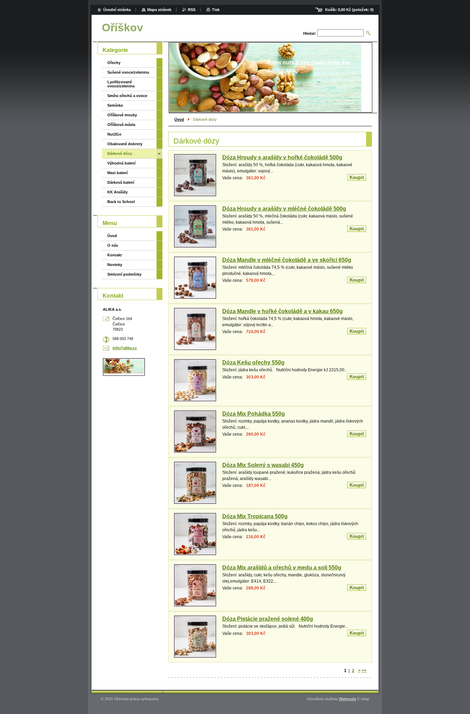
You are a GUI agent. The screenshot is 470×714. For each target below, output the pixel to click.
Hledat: (309, 33)
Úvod (179, 119)
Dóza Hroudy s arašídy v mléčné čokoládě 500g (284, 209)
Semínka (115, 105)
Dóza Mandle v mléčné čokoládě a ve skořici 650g (286, 260)
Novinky (114, 265)
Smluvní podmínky (124, 274)
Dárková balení (120, 182)
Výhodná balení (121, 163)
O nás (112, 245)
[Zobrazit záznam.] (195, 175)
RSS (191, 10)
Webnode (347, 699)
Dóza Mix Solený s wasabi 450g (263, 465)
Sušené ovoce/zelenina (128, 72)
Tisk (216, 10)
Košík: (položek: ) (349, 10)
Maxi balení (117, 173)
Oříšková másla (121, 124)
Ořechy (113, 63)
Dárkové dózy (119, 153)
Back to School (121, 202)
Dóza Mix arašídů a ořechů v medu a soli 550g (281, 568)
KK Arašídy (117, 192)
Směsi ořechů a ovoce (127, 96)
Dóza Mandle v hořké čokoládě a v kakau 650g (282, 311)
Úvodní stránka (117, 10)
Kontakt (114, 255)
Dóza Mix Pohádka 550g (253, 414)
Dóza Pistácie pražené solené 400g (267, 619)
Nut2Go (114, 134)
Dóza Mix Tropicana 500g (255, 516)
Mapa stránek (159, 10)
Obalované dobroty (124, 144)
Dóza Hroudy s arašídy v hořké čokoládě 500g (282, 157)
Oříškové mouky (122, 115)
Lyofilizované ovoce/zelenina (121, 84)
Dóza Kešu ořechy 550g (253, 362)
